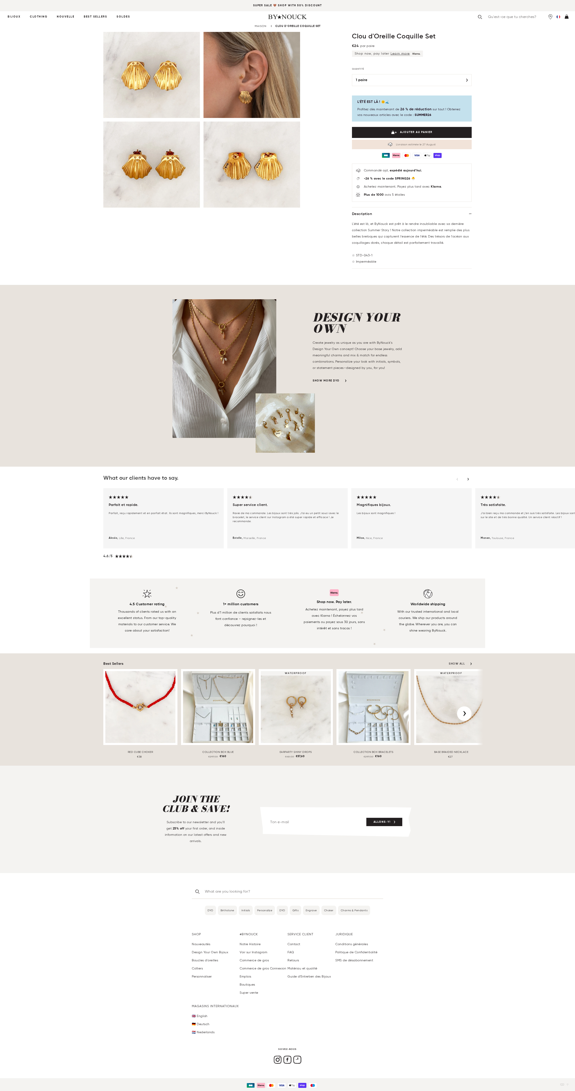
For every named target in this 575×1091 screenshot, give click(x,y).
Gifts (295, 910)
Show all (457, 664)
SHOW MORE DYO (326, 380)
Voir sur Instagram (253, 952)
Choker (329, 910)
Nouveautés (201, 944)
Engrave (311, 910)
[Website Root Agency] (568, 1084)
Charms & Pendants (354, 910)
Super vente (249, 993)
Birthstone (227, 910)
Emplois (245, 976)
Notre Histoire (250, 944)
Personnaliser (202, 976)
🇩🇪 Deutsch (201, 1024)
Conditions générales (351, 944)
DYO (210, 910)
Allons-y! (382, 822)
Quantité (358, 69)
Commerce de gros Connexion (263, 968)
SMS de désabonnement (354, 960)
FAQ (291, 952)
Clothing (38, 17)
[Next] (464, 713)
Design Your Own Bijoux (210, 952)
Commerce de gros (254, 960)
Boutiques (247, 985)
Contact (294, 944)
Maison (260, 26)
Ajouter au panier (416, 132)
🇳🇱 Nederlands (203, 1032)
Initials (245, 910)
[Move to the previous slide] (457, 479)
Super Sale (262, 5)
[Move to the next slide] (468, 479)
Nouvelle (65, 17)
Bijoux (14, 17)
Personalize (264, 910)
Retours (293, 960)
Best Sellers (95, 17)
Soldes (123, 17)
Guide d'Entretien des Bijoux (309, 976)
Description (362, 214)
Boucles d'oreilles (205, 960)
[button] (558, 17)
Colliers (197, 968)
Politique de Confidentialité (356, 952)
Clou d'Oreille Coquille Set (298, 26)
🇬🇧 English (200, 1016)
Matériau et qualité (302, 968)
